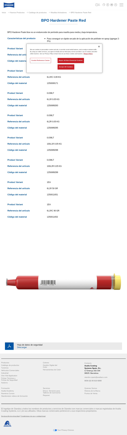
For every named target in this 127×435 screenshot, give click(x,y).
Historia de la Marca (92, 391)
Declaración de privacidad (10, 416)
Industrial (4, 373)
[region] (64, 58)
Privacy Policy (88, 53)
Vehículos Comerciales (10, 370)
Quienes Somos (90, 388)
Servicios (46, 388)
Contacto (88, 363)
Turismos (4, 368)
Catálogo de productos (38, 12)
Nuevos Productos (17, 12)
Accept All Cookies (66, 67)
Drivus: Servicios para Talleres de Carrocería (51, 392)
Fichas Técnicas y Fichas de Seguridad (9, 379)
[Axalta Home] (9, 7)
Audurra (4, 383)
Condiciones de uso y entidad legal (33, 416)
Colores (46, 363)
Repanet (46, 395)
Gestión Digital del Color (50, 366)
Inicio (4, 12)
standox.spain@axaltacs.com (95, 377)
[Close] (99, 46)
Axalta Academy (7, 391)
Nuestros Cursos (7, 393)
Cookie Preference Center (40, 60)
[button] (96, 4)
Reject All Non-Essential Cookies (71, 60)
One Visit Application (9, 376)
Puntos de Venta (90, 393)
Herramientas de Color (52, 370)
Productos (5, 363)
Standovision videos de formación (14, 396)
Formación (5, 388)
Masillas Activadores (59, 12)
